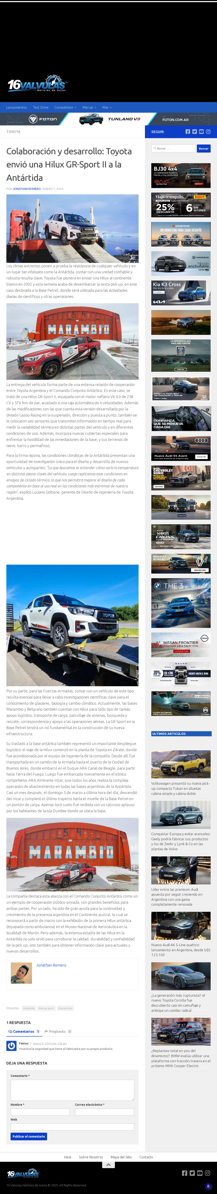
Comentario (20, 1076)
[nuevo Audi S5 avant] (181, 460)
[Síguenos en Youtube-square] (201, 131)
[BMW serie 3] (181, 627)
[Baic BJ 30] (181, 187)
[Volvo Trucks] (181, 685)
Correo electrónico (89, 1104)
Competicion (63, 107)
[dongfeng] (181, 245)
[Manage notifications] (208, 1186)
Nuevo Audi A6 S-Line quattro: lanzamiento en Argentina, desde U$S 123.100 (180, 950)
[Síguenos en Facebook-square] (187, 131)
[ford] (181, 370)
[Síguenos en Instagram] (208, 131)
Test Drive (41, 107)
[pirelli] (181, 216)
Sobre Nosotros (91, 1157)
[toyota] (181, 548)
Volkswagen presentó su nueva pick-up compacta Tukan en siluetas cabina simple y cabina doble (180, 788)
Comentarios (26, 1031)
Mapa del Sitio (121, 1157)
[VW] (181, 333)
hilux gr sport (46, 1008)
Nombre (17, 1104)
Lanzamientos (16, 107)
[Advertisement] (108, 34)
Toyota (13, 132)
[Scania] (181, 430)
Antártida (29, 1008)
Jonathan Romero (27, 189)
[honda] (181, 400)
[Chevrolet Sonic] (181, 489)
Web (14, 1119)
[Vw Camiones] (181, 518)
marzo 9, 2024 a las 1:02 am (50, 1043)
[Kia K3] (181, 304)
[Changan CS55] (181, 274)
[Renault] (181, 572)
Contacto (146, 1157)
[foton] (108, 119)
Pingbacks (60, 1031)
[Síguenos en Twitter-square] (194, 131)
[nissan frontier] (181, 656)
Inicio (67, 1157)
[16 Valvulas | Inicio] (38, 84)
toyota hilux (65, 1008)
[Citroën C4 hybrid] (181, 715)
